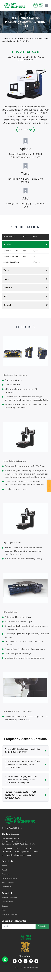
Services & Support (9, 878)
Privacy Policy (7, 902)
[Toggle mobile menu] (46, 5)
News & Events (7, 883)
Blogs (4, 910)
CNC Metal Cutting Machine (21, 38)
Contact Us (6, 887)
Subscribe (42, 926)
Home (4, 866)
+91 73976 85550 (25, 848)
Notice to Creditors (9, 914)
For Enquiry (49, 486)
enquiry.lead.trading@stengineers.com (17, 855)
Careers (5, 906)
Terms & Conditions (9, 898)
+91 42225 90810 (32, 852)
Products (5, 38)
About (4, 870)
